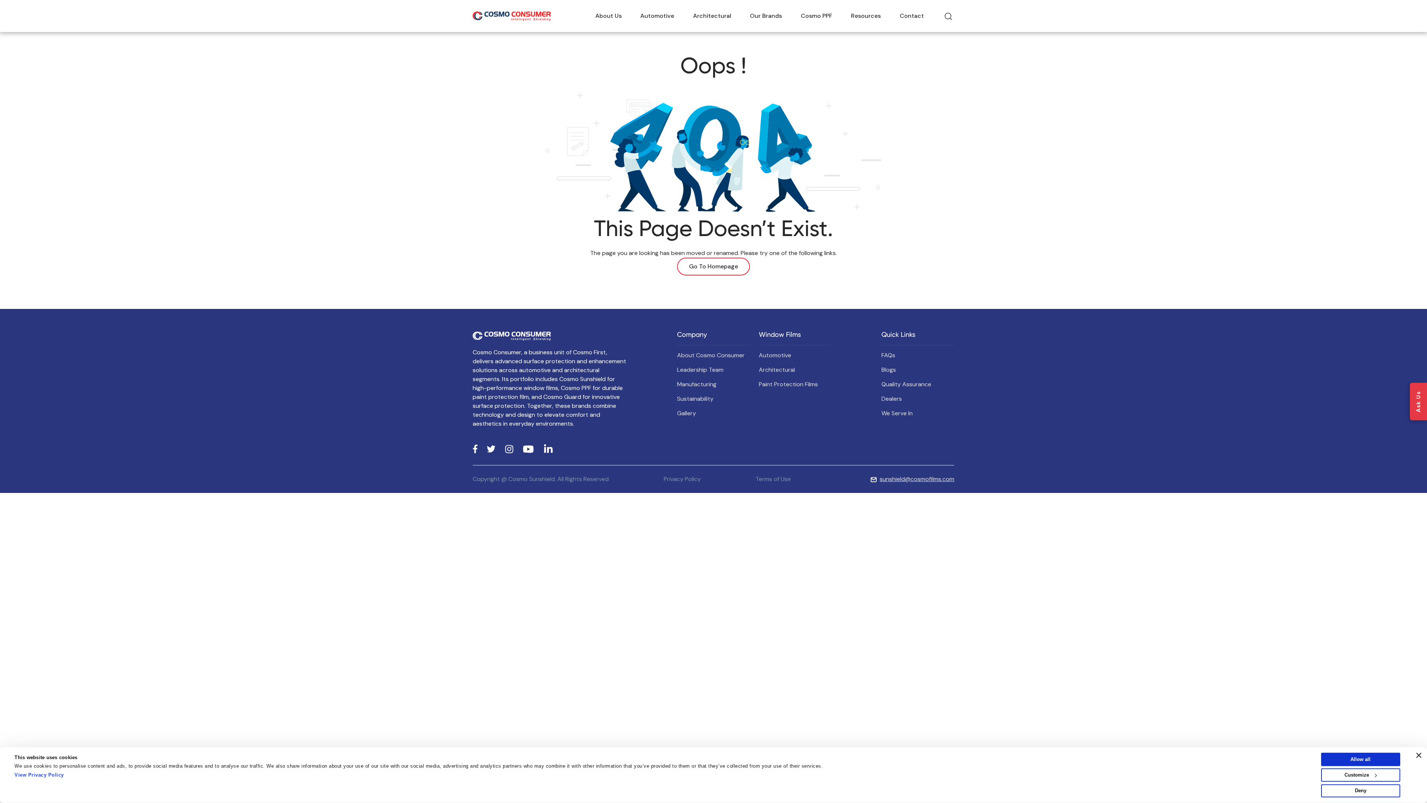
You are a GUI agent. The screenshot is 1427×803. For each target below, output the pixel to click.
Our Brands (766, 16)
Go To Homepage (713, 266)
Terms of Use (773, 479)
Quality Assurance (906, 384)
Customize (1357, 775)
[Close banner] (1418, 755)
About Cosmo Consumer (711, 355)
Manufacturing (696, 384)
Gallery (686, 413)
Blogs (888, 370)
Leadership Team (700, 370)
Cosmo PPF (816, 16)
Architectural (712, 16)
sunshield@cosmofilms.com (917, 479)
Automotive (657, 16)
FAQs (888, 355)
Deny (1360, 790)
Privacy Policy (682, 479)
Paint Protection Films (788, 384)
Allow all (1360, 759)
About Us (608, 16)
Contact (912, 16)
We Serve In (897, 413)
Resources (866, 16)
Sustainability (695, 399)
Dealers (891, 399)
